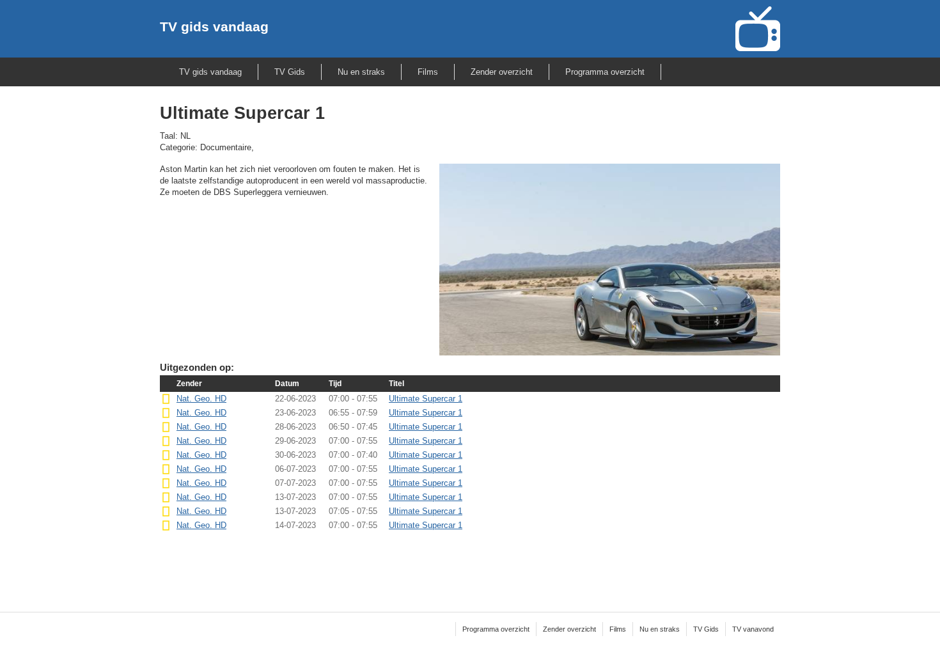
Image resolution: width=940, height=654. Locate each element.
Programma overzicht (605, 72)
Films (428, 72)
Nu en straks (361, 72)
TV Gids (289, 72)
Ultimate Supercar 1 (425, 398)
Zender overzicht (502, 72)
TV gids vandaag (214, 27)
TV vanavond (753, 629)
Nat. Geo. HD (201, 398)
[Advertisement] (470, 563)
